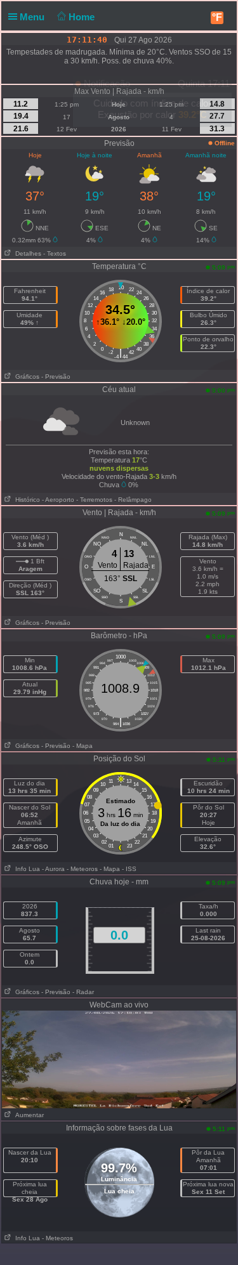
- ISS (129, 868)
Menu (33, 16)
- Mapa (82, 745)
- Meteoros (82, 868)
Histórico (25, 499)
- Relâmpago (133, 499)
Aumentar (27, 1114)
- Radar (83, 991)
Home (83, 16)
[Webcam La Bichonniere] (119, 1058)
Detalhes (26, 253)
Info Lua (25, 868)
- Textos (54, 253)
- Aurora (53, 868)
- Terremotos (94, 499)
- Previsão (55, 376)
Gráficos (25, 376)
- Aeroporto (58, 499)
